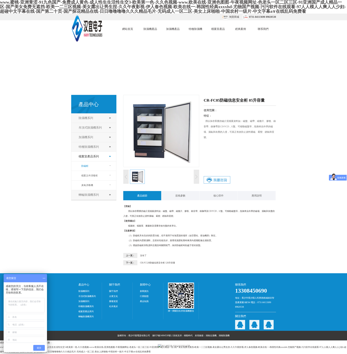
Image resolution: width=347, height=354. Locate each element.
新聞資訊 (144, 291)
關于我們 (113, 291)
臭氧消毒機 (87, 185)
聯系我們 (263, 29)
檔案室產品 (218, 29)
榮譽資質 (113, 301)
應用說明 (257, 195)
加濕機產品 (173, 29)
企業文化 (113, 296)
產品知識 (144, 301)
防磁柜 (84, 166)
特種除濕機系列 (89, 146)
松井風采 (113, 306)
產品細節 (142, 195)
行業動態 (144, 296)
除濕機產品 (150, 29)
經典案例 (240, 29)
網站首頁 (127, 29)
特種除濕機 (195, 29)
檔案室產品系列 (89, 156)
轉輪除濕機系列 (89, 194)
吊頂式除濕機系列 (90, 127)
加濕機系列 (86, 137)
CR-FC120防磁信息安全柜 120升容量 (157, 262)
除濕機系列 (86, 118)
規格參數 (180, 195)
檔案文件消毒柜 (89, 175)
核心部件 (218, 195)
